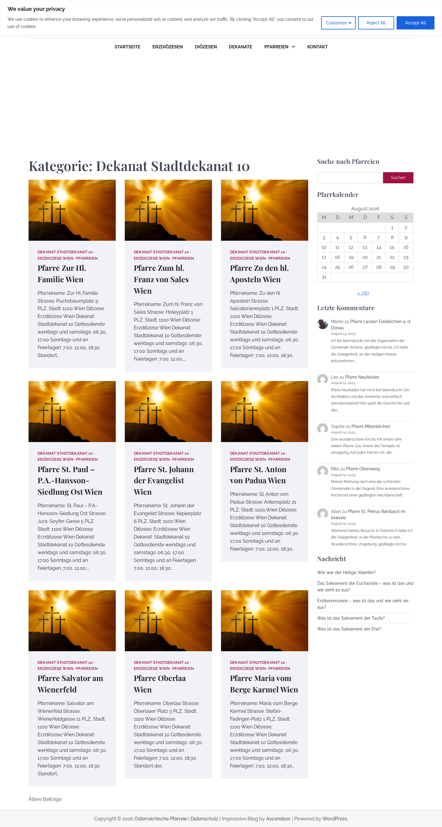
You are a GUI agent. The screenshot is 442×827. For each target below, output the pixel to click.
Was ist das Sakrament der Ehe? (349, 629)
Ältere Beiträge (45, 799)
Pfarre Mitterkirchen (370, 426)
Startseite (127, 47)
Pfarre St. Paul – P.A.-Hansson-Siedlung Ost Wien (70, 480)
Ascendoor (278, 819)
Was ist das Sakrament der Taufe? (351, 618)
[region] (221, 17)
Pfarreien (276, 47)
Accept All (415, 22)
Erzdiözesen (167, 47)
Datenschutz (204, 819)
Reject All (376, 22)
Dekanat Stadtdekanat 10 (65, 252)
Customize (336, 22)
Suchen (398, 177)
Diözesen (206, 47)
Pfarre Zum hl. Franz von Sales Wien (161, 279)
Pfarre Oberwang (363, 468)
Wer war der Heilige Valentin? (346, 572)
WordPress (334, 819)
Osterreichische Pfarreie (160, 819)
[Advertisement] (221, 100)
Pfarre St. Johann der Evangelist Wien (164, 480)
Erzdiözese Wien (55, 258)
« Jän (363, 293)
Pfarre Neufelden (362, 377)
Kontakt (317, 47)
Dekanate (240, 47)
